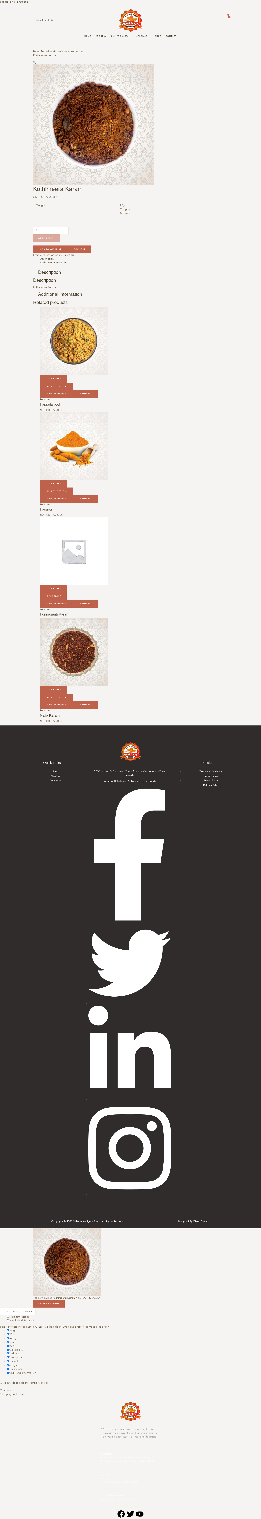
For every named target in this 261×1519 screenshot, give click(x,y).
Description (47, 259)
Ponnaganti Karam (54, 614)
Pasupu (46, 509)
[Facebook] (121, 1514)
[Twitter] (130, 1514)
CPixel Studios (201, 1222)
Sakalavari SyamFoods (14, 2)
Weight (40, 205)
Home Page (40, 51)
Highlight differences (21, 1320)
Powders (53, 51)
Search (95, 20)
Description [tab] (49, 272)
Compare (79, 249)
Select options (57, 387)
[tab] (134, 259)
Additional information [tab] (60, 294)
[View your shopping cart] (164, 22)
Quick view (54, 379)
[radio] (172, 206)
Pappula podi (50, 404)
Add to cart (46, 238)
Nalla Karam (50, 715)
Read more (54, 596)
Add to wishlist (50, 249)
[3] (195, 17)
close (21, 1394)
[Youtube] (140, 1514)
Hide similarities (19, 1317)
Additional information (53, 262)
